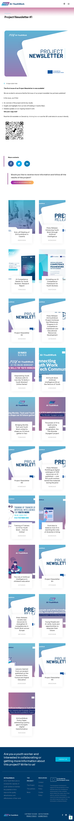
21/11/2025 (21, 585)
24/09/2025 (22, 536)
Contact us (63, 759)
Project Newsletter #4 (52, 580)
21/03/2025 (52, 388)
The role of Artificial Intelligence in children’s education (22, 579)
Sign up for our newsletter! (22, 182)
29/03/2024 (22, 240)
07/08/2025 (22, 486)
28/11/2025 (22, 634)
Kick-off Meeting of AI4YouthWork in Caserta (21, 234)
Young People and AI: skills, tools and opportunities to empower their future (52, 626)
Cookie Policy (43, 816)
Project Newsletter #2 (21, 334)
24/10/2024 (22, 339)
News (28, 792)
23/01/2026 (52, 634)
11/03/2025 (22, 388)
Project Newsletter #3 (21, 482)
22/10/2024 (52, 339)
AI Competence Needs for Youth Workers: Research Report (22, 282)
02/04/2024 (52, 240)
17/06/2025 (22, 437)
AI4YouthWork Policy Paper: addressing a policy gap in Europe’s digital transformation (21, 723)
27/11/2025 (52, 585)
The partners (31, 789)
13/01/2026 (22, 733)
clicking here (33, 116)
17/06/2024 (22, 289)
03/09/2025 (52, 536)
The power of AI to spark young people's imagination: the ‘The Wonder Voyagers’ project (52, 428)
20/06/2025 (52, 437)
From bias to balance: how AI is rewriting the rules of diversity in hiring (52, 529)
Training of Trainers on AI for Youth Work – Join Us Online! (21, 529)
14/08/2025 (52, 486)
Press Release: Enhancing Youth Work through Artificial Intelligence (52, 232)
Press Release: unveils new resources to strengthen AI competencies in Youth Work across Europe (21, 624)
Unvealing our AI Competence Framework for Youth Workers (52, 282)
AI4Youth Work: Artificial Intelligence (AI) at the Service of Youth (52, 381)
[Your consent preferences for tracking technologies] (70, 817)
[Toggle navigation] (69, 4)
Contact (40, 782)
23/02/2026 (22, 683)
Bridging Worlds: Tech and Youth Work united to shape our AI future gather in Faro (21, 429)
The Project (30, 785)
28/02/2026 (52, 683)
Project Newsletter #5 (52, 679)
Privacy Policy (31, 816)
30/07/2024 (52, 289)
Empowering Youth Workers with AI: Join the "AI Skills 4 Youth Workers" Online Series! (21, 380)
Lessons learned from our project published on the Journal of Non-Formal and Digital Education (22, 674)
